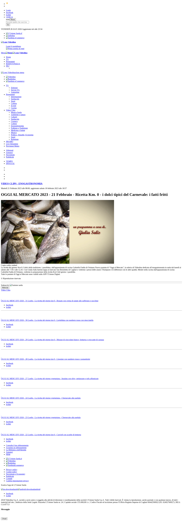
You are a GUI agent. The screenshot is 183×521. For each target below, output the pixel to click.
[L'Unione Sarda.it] (14, 33)
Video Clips (10, 110)
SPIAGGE (10, 163)
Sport (13, 101)
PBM (8, 454)
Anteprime (15, 92)
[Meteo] (7, 4)
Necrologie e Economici (15, 474)
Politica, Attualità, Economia (22, 135)
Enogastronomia (17, 126)
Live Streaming (12, 144)
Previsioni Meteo (12, 146)
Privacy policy (11, 470)
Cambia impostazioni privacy (17, 481)
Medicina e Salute (18, 130)
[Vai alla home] (9, 53)
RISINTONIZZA (13, 64)
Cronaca (14, 121)
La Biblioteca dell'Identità (16, 450)
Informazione (16, 97)
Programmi (10, 61)
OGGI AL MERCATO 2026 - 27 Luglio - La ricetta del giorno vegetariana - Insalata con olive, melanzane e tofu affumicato (49, 379)
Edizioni (14, 88)
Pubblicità (10, 157)
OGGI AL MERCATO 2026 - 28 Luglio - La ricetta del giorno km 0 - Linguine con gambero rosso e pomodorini (45, 359)
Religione (15, 139)
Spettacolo (15, 99)
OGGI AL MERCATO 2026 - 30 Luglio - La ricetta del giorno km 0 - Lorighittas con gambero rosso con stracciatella (47, 320)
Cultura (14, 103)
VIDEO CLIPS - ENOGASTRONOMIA (21, 183)
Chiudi (4, 519)
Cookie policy (11, 472)
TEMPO (9, 161)
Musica (14, 133)
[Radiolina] (10, 36)
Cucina (14, 108)
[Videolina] (8, 42)
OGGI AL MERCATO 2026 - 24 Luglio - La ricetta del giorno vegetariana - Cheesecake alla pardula (41, 398)
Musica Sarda (16, 112)
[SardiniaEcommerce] (15, 465)
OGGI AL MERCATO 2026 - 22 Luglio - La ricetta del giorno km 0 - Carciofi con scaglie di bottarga (41, 435)
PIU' (8, 66)
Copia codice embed (9, 265)
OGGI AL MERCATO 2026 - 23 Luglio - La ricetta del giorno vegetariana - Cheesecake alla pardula (41, 417)
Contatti (9, 478)
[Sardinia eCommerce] (15, 38)
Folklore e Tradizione (19, 128)
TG (7, 59)
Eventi (13, 106)
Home (8, 57)
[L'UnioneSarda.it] (14, 459)
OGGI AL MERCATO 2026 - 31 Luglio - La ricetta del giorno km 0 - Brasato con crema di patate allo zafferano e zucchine (49, 301)
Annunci (9, 152)
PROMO (9, 142)
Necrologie (10, 155)
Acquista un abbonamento (16, 448)
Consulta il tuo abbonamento (17, 445)
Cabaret (14, 117)
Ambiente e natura (18, 115)
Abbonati (9, 150)
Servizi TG (15, 90)
